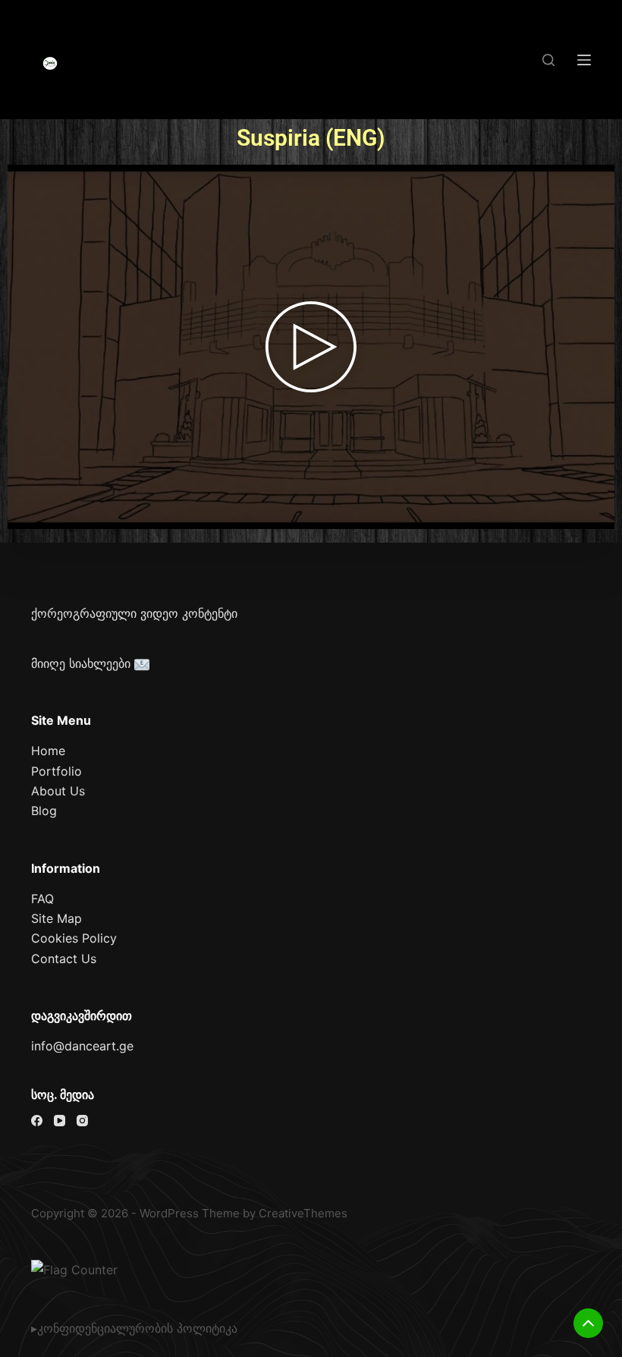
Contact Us (63, 958)
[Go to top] (588, 1323)
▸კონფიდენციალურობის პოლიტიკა (134, 1328)
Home (48, 750)
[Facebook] (36, 1120)
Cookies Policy (74, 938)
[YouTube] (59, 1120)
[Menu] (584, 60)
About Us (58, 790)
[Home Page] (50, 64)
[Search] (548, 60)
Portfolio (56, 771)
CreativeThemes (303, 1213)
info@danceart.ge (82, 1045)
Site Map (56, 918)
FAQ (42, 898)
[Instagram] (82, 1120)
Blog (44, 810)
